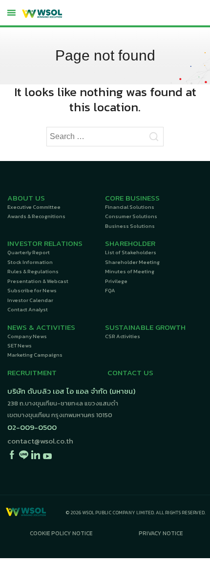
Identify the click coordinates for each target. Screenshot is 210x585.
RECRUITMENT (32, 372)
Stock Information (30, 262)
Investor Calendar (30, 300)
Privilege (116, 281)
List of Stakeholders (130, 252)
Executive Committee (34, 207)
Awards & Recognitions (36, 216)
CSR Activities (122, 336)
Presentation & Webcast (37, 281)
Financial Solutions (129, 207)
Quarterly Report (28, 252)
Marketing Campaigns (35, 355)
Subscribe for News (32, 290)
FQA (110, 290)
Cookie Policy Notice (61, 533)
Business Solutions (130, 226)
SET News (19, 345)
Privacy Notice (161, 533)
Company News (27, 336)
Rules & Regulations (33, 271)
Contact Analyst (27, 309)
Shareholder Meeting (132, 262)
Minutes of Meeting (129, 271)
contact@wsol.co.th (40, 440)
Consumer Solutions (131, 216)
